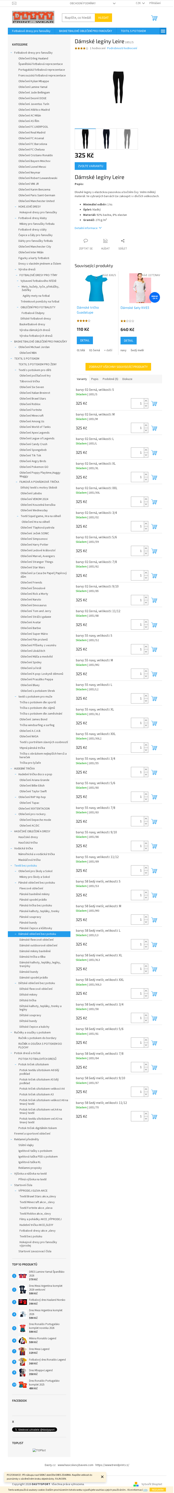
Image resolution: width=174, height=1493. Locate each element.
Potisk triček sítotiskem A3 (37, 1094)
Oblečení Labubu (31, 493)
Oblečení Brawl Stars (33, 399)
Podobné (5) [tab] (110, 379)
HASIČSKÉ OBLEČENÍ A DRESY (32, 831)
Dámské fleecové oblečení (36, 940)
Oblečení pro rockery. (32, 814)
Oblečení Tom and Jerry (36, 611)
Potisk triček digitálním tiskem (37, 1128)
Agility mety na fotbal (36, 296)
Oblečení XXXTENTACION (34, 809)
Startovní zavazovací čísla (34, 1251)
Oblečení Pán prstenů (34, 640)
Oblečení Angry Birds (33, 461)
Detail (85, 340)
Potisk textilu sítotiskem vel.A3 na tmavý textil (41, 1121)
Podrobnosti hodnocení (122, 48)
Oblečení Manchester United (36, 201)
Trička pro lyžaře (30, 763)
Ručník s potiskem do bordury (37, 1038)
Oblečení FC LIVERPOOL (33, 127)
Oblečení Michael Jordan (34, 347)
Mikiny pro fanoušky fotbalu (37, 224)
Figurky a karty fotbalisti (33, 258)
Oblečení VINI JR (28, 184)
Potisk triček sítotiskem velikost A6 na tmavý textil (44, 1102)
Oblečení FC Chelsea (31, 150)
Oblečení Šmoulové (33, 588)
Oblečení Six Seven (32, 387)
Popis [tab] (94, 379)
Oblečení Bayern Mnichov (34, 161)
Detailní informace (86, 228)
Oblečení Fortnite (31, 410)
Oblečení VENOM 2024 (34, 499)
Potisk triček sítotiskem (33, 1064)
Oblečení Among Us (32, 421)
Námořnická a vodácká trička (36, 854)
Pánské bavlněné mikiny (35, 894)
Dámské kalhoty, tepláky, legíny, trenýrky (40, 964)
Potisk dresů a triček (27, 1053)
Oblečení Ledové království (38, 550)
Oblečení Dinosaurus (34, 605)
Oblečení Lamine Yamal (32, 87)
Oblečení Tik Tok (30, 455)
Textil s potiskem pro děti (34, 370)
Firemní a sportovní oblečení (32, 1134)
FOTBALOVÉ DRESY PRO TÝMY (38, 275)
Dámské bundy (29, 972)
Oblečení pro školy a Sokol (35, 871)
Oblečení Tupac (29, 803)
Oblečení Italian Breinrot (35, 393)
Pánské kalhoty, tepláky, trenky (39, 911)
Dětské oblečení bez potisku (36, 983)
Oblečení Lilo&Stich (33, 651)
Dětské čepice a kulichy (34, 1027)
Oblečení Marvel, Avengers (38, 556)
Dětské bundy (28, 1021)
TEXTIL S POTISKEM (26, 359)
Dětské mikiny (28, 995)
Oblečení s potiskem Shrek (38, 691)
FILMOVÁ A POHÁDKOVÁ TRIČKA (39, 482)
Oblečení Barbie (31, 628)
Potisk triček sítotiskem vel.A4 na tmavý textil (41, 1111)
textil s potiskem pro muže (35, 697)
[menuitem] (31, 31)
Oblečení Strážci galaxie (36, 617)
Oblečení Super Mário (34, 634)
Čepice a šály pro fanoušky (35, 235)
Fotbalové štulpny (33, 313)
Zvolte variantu (90, 166)
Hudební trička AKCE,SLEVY (36, 1225)
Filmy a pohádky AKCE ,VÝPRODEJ (41, 1219)
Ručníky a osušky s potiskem (32, 1032)
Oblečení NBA (28, 353)
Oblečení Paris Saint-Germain (36, 195)
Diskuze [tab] (127, 379)
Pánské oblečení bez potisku (36, 883)
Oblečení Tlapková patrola (37, 528)
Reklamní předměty (26, 1139)
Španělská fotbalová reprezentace (40, 64)
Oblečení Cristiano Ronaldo (35, 155)
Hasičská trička (28, 843)
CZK (138, 3)
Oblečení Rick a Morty (34, 594)
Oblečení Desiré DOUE (32, 98)
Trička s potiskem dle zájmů (37, 708)
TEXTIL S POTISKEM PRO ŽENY (37, 364)
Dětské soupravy (30, 1015)
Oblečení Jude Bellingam (34, 92)
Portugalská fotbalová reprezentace (41, 70)
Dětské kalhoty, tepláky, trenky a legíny (41, 1008)
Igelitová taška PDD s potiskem (38, 1157)
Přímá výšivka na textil (32, 1179)
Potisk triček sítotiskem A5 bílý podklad (39, 1081)
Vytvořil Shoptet (152, 1484)
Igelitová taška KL (29, 1162)
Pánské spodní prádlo (33, 900)
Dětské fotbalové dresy (36, 319)
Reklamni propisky (30, 1168)
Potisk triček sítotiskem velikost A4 (42, 1089)
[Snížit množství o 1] (146, 405)
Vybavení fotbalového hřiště (38, 281)
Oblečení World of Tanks (35, 427)
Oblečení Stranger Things (37, 562)
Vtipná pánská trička (32, 748)
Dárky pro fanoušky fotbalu (35, 241)
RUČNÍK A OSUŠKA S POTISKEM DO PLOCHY (40, 1046)
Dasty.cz (50, 1465)
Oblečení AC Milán (29, 115)
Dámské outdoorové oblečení (38, 945)
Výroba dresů (26, 269)
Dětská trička (28, 1000)
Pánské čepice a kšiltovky (36, 928)
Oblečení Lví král (31, 668)
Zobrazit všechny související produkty (118, 366)
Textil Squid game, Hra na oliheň (41, 516)
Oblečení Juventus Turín (33, 104)
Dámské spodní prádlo (34, 978)
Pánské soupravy (30, 917)
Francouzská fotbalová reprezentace (42, 75)
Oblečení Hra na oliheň (36, 522)
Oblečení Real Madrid (31, 132)
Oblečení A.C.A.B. (30, 731)
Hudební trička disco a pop (35, 774)
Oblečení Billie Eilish (32, 786)
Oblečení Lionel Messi (32, 167)
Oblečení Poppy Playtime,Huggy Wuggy (40, 475)
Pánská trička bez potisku (36, 905)
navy (123, 350)
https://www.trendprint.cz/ (112, 1465)
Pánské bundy (28, 923)
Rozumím (158, 1489)
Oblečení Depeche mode (35, 820)
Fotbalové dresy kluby (32, 218)
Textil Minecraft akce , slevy (37, 1202)
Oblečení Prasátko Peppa (37, 679)
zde (145, 1490)
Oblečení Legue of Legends (37, 438)
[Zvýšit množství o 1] (146, 400)
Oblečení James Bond (33, 719)
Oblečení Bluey (30, 685)
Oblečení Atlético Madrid (34, 110)
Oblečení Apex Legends (35, 433)
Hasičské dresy (28, 837)
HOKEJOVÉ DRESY (29, 207)
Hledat (103, 17)
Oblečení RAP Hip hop (32, 797)
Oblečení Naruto (31, 599)
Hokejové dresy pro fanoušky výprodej (38, 1244)
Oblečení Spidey (31, 662)
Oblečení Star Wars (33, 567)
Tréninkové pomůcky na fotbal (40, 301)
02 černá (94, 350)
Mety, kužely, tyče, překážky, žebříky (40, 288)
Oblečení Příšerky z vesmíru (38, 645)
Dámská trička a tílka (32, 957)
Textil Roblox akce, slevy (35, 1214)
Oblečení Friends (31, 582)
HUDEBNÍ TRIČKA (24, 769)
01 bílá (81, 350)
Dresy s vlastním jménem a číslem (39, 264)
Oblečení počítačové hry (35, 376)
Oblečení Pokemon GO (34, 467)
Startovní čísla (23, 1185)
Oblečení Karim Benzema (34, 190)
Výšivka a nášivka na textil (30, 1174)
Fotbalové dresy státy (32, 230)
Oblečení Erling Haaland (33, 58)
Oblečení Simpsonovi (34, 539)
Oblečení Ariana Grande (34, 780)
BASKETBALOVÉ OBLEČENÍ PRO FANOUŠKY (40, 342)
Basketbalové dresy (32, 324)
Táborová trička (30, 381)
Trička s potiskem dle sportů (38, 702)
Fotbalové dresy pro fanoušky (33, 53)
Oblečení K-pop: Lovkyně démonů (42, 674)
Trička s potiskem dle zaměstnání (41, 714)
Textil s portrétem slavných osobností (44, 742)
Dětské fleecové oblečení (36, 989)
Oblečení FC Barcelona (32, 144)
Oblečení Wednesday (34, 510)
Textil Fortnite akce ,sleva (36, 1208)
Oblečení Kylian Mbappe (33, 81)
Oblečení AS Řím (28, 121)
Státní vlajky (26, 1145)
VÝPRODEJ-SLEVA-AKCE (33, 1191)
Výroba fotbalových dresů (36, 336)
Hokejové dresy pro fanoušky (38, 212)
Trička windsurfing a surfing (37, 725)
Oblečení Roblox (30, 404)
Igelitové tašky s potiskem (35, 1151)
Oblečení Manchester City (34, 247)
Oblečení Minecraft (32, 416)
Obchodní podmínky (83, 3)
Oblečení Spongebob (33, 450)
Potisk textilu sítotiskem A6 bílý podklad (39, 1072)
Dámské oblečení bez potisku (37, 934)
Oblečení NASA (29, 736)
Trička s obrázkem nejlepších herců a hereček (43, 755)
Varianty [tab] (82, 379)
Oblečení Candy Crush (33, 444)
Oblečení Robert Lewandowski (37, 178)
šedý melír (137, 350)
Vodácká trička (23, 848)
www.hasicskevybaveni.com (75, 1465)
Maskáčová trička (29, 860)
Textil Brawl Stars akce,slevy (38, 1196)
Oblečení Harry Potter (34, 545)
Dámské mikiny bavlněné (35, 951)
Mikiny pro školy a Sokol (35, 877)
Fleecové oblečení (31, 888)
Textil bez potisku (25, 866)
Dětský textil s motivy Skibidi (39, 488)
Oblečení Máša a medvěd (37, 657)
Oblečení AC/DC (29, 826)
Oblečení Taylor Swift (33, 791)
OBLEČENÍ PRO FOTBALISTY (38, 307)
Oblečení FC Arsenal (31, 138)
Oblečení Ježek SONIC (35, 533)
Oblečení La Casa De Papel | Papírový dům (44, 575)
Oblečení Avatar (31, 622)
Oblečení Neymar (29, 173)
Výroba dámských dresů (35, 330)
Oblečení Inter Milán (31, 252)
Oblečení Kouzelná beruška (38, 505)
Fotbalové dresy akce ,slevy (38, 1231)
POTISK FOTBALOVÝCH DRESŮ (37, 1059)
